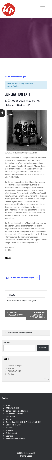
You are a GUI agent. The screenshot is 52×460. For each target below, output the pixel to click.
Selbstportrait (11, 433)
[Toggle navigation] (43, 5)
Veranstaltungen (15, 366)
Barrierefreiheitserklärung (17, 411)
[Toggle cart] (48, 3)
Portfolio (9, 428)
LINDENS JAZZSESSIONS (15, 313)
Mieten (11, 368)
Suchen (6, 342)
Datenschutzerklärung (15, 414)
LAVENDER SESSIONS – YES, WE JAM (37, 314)
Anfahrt (9, 405)
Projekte (9, 430)
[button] (2, 113)
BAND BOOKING (14, 371)
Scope (29, 456)
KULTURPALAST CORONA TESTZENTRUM (23, 422)
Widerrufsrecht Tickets (15, 439)
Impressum (10, 416)
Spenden (9, 436)
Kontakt (11, 374)
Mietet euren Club (13, 425)
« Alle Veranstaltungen (15, 77)
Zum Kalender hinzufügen (22, 277)
